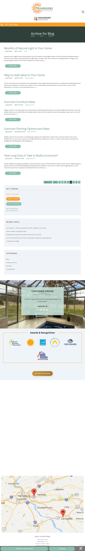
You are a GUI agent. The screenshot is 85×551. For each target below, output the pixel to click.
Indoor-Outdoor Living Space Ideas (16, 231)
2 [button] (41, 309)
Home (33, 36)
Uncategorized (10, 269)
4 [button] (46, 309)
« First (55, 182)
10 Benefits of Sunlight (12, 241)
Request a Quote (13, 198)
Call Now (62, 549)
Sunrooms (31, 78)
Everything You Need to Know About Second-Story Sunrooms (23, 234)
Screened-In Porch (11, 262)
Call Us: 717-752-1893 (12, 194)
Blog (41, 36)
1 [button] (38, 309)
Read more (13, 66)
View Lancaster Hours (12, 210)
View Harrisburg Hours (12, 208)
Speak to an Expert (13, 203)
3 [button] (44, 309)
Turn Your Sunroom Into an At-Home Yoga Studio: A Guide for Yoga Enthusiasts (29, 238)
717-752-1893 (11, 24)
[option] (42, 298)
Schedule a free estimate (24, 549)
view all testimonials (42, 294)
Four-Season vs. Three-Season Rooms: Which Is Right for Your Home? (26, 228)
